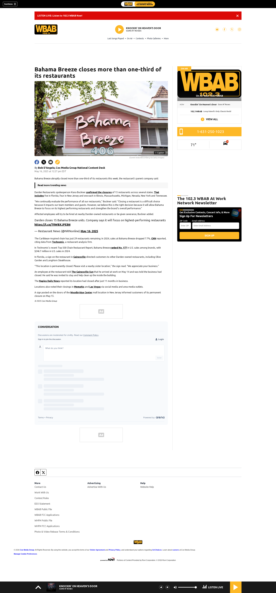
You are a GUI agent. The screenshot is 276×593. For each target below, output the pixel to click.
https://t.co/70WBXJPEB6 (52, 224)
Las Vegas (95, 286)
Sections (8, 4)
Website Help (147, 487)
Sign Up (209, 235)
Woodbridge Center (81, 292)
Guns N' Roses (133, 31)
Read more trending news (52, 185)
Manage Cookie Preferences (25, 554)
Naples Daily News (49, 281)
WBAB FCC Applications (46, 515)
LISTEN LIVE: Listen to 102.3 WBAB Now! (59, 15)
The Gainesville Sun (82, 272)
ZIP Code (184, 221)
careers (175, 550)
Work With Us (41, 492)
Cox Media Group (27, 550)
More (166, 38)
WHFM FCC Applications (47, 526)
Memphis (79, 286)
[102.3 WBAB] (138, 4)
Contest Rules (41, 498)
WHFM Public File (43, 520)
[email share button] (50, 162)
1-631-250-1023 (210, 132)
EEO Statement (42, 503)
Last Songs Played (116, 38)
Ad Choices (157, 550)
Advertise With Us (96, 487)
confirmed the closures (99, 192)
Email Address (198, 221)
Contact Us (40, 487)
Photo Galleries (154, 38)
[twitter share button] (43, 162)
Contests (140, 38)
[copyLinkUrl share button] (57, 162)
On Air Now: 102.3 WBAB (209, 95)
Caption (159, 153)
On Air (130, 38)
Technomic (58, 242)
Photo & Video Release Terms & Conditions (57, 531)
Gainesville (79, 257)
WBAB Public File (43, 509)
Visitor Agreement (97, 550)
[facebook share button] (36, 162)
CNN (153, 238)
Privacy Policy (114, 550)
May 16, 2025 (89, 231)
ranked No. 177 (118, 247)
